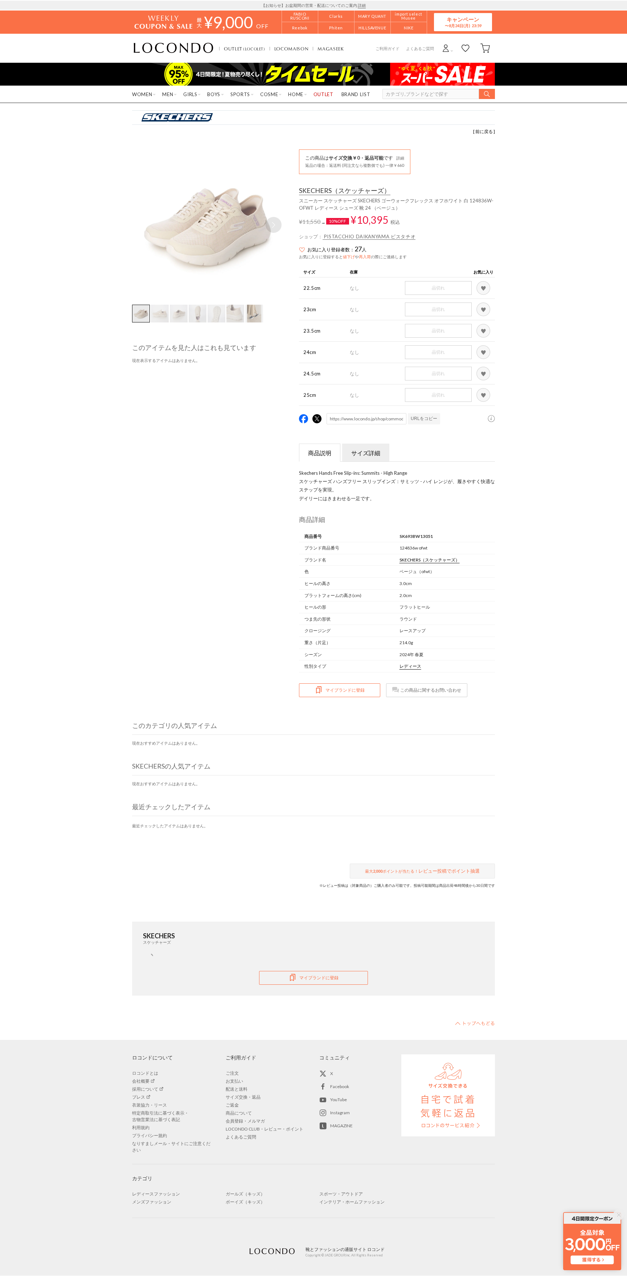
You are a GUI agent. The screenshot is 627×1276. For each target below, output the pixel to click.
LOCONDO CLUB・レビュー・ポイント (264, 1129)
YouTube (338, 1099)
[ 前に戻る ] (484, 131)
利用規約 (140, 1127)
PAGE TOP (475, 1023)
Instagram (340, 1112)
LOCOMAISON (291, 48)
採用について (145, 1089)
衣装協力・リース (149, 1105)
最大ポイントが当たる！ (422, 871)
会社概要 (140, 1081)
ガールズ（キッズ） (245, 1194)
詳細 (362, 5)
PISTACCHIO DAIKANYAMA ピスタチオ (369, 236)
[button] (274, 225)
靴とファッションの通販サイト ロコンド (173, 48)
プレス (138, 1097)
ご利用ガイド (387, 48)
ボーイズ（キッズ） (245, 1202)
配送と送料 (236, 1089)
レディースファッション (156, 1194)
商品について (239, 1113)
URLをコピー (424, 418)
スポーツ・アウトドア (341, 1194)
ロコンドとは (145, 1073)
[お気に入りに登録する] (483, 288)
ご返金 (232, 1105)
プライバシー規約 (149, 1135)
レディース (410, 666)
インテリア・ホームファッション (352, 1202)
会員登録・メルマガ (245, 1121)
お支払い (234, 1081)
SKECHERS (344, 190)
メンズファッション (151, 1202)
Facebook (339, 1086)
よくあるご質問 (420, 48)
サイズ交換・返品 (243, 1097)
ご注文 (232, 1073)
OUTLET (244, 48)
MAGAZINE (341, 1125)
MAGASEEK (330, 48)
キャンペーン (463, 22)
